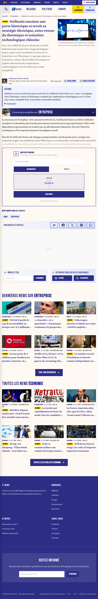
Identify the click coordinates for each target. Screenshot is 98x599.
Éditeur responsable (10, 533)
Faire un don (89, 2)
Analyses (56, 2)
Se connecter (53, 201)
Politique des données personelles (52, 594)
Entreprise (15, 216)
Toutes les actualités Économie (47, 462)
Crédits (67, 169)
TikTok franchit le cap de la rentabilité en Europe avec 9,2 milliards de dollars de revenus (15, 324)
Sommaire (11, 103)
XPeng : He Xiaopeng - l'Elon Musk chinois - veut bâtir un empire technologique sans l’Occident (16, 447)
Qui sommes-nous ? (10, 524)
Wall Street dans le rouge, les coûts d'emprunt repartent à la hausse (81, 447)
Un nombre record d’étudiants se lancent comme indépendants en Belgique (80, 357)
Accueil (5, 16)
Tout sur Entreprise (47, 372)
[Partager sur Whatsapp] (90, 225)
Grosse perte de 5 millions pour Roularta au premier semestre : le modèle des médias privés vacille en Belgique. (16, 357)
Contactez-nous (8, 529)
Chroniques (37, 2)
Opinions (47, 2)
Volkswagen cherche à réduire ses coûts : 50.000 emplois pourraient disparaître (81, 324)
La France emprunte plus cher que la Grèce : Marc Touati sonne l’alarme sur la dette (80, 412)
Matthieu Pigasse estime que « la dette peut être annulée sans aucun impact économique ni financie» (16, 414)
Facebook (55, 524)
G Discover (84, 278)
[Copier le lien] (54, 225)
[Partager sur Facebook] (63, 225)
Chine (6, 216)
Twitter (55, 529)
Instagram (56, 533)
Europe (62, 9)
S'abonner (40, 278)
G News (61, 278)
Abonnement (31, 169)
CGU (75, 594)
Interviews (14, 2)
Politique (47, 9)
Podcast (65, 2)
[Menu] (6, 9)
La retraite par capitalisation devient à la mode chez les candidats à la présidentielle (48, 412)
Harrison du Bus (22, 78)
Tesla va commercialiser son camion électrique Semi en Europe (48, 447)
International (57, 504)
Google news (71, 81)
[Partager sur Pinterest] (81, 225)
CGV (69, 594)
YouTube (55, 538)
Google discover (89, 81)
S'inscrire (73, 574)
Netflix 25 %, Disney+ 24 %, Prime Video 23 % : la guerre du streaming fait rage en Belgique (48, 357)
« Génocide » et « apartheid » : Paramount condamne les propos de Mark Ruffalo (47, 324)
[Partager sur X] (72, 225)
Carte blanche (25, 2)
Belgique (31, 9)
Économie (14, 16)
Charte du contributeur (87, 594)
